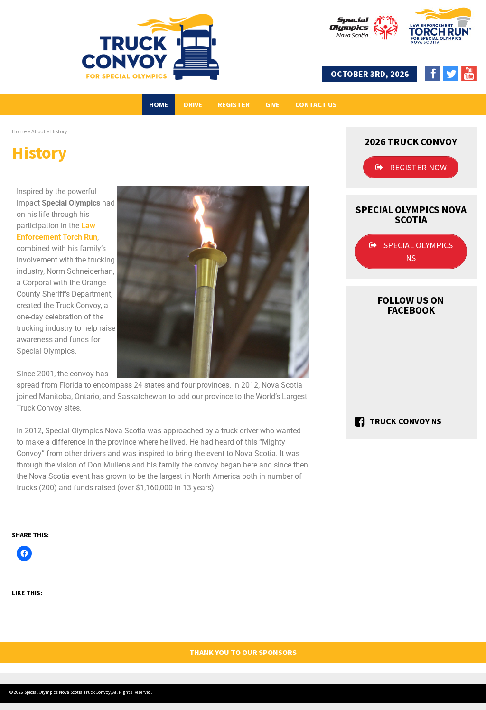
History (58, 131)
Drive (193, 104)
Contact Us (316, 104)
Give (272, 104)
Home (158, 104)
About (38, 131)
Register (234, 104)
